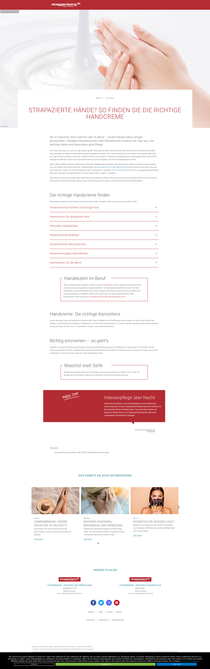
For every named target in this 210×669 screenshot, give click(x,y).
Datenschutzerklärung (190, 661)
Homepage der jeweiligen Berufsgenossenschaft (107, 297)
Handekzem (108, 285)
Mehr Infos (177, 664)
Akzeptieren (105, 664)
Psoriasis (112, 167)
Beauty (99, 98)
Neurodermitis (102, 167)
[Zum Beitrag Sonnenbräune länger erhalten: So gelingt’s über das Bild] (55, 500)
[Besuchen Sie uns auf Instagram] (109, 603)
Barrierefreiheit (118, 620)
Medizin (87, 518)
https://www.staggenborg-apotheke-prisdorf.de (140, 593)
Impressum (90, 620)
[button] (98, 543)
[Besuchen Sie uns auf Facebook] (93, 603)
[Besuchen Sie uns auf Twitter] (101, 603)
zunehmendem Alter (123, 170)
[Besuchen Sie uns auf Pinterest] (117, 603)
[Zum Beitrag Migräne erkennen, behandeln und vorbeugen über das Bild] (105, 500)
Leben (100, 612)
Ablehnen (34, 664)
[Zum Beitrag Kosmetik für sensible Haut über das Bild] (154, 500)
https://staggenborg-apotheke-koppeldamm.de (69, 593)
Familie (110, 612)
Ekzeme (123, 167)
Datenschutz (104, 620)
